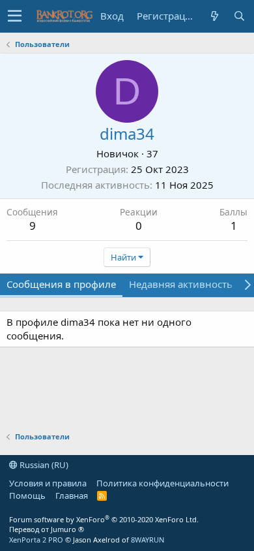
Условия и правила (48, 483)
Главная (71, 495)
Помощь (27, 495)
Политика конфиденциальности (162, 483)
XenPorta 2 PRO (36, 539)
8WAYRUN (147, 539)
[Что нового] (214, 16)
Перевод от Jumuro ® (46, 529)
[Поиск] (239, 16)
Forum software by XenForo (104, 519)
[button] (15, 16)
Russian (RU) (43, 465)
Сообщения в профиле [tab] (61, 284)
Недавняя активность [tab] (181, 284)
